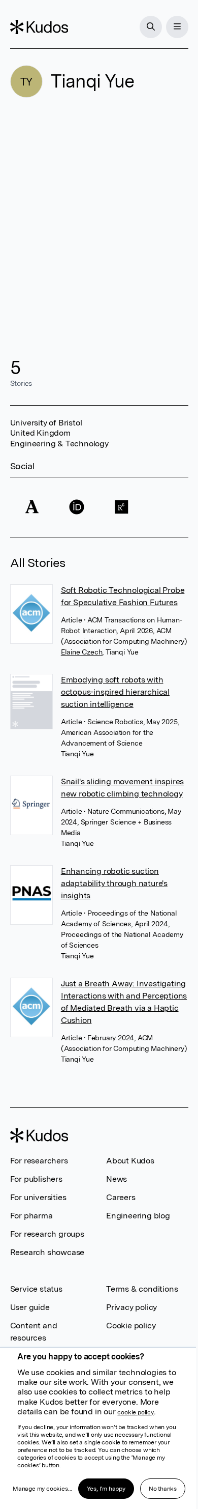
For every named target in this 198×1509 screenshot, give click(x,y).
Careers (121, 1197)
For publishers (36, 1179)
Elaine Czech (82, 652)
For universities (38, 1197)
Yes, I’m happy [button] (106, 1488)
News (116, 1179)
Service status (36, 1289)
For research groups (47, 1234)
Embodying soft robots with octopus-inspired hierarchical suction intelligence (115, 692)
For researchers (39, 1160)
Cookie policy (130, 1325)
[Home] (39, 27)
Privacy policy (131, 1307)
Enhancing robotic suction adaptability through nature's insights (114, 883)
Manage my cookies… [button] (42, 1488)
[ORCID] (76, 507)
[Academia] (32, 507)
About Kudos (130, 1160)
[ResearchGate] (121, 507)
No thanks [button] (163, 1488)
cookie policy (135, 1412)
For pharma (31, 1215)
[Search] (151, 27)
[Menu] (177, 27)
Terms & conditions (142, 1289)
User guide (30, 1307)
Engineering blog (138, 1215)
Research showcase (47, 1252)
